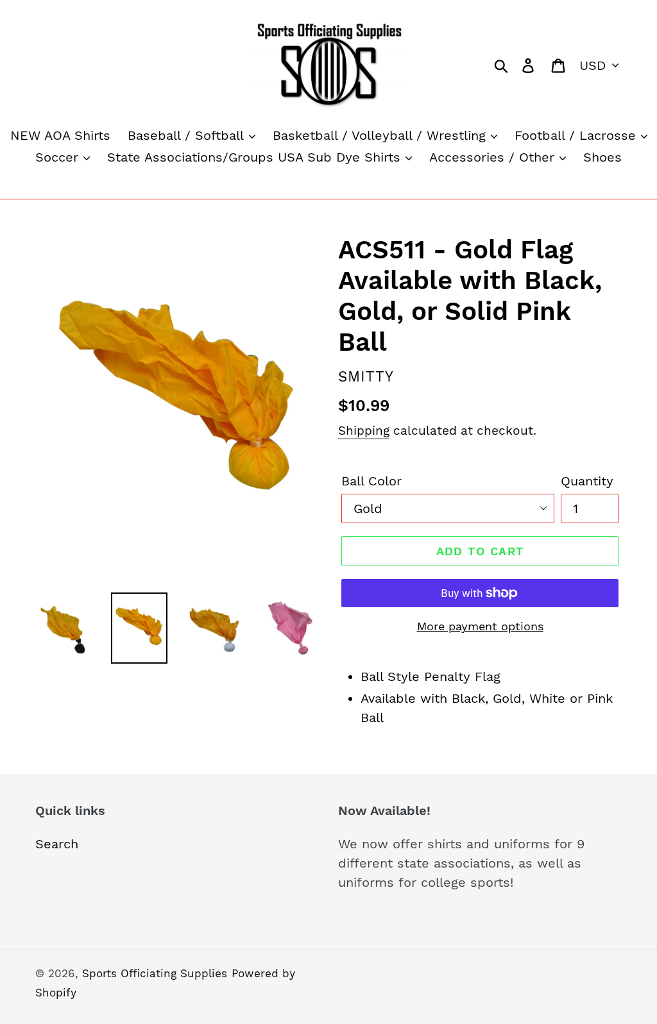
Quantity (587, 481)
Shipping (363, 430)
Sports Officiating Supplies (154, 973)
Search (56, 844)
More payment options (480, 626)
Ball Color (371, 481)
